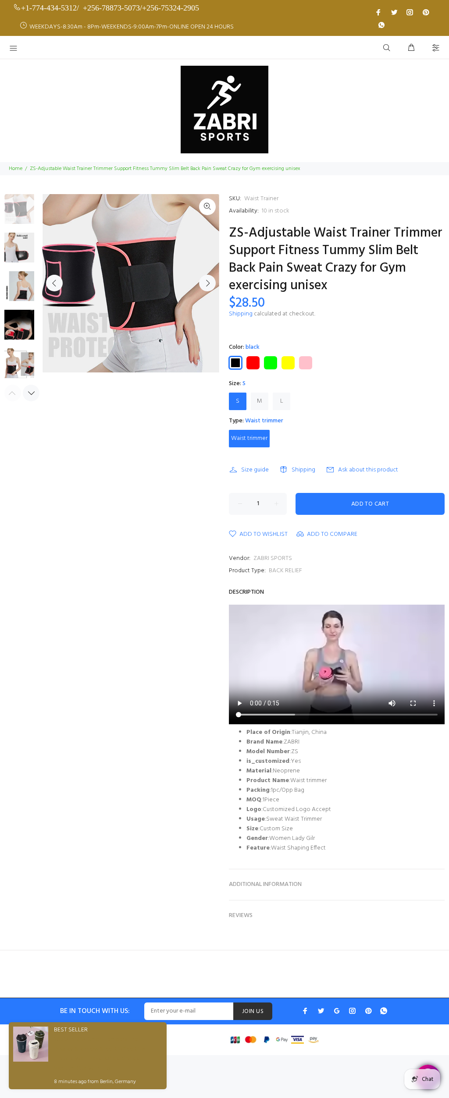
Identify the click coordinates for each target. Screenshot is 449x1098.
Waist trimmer (249, 438)
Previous (54, 283)
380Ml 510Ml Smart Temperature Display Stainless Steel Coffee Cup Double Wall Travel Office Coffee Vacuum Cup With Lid (99, 1054)
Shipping (241, 314)
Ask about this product (368, 470)
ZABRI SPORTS (272, 558)
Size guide (255, 470)
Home (15, 168)
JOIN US (253, 1011)
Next (207, 283)
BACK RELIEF (285, 571)
